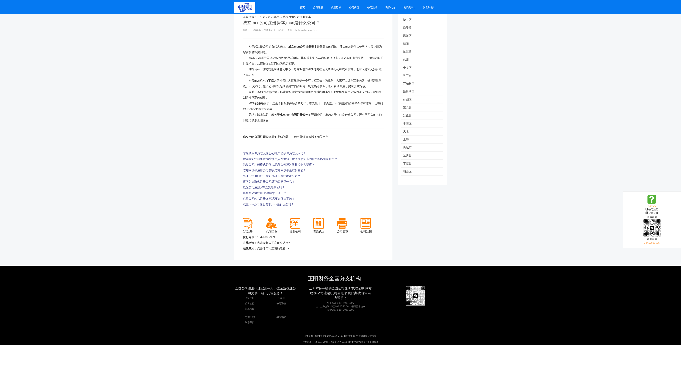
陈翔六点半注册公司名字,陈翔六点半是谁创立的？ (274, 170)
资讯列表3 (281, 317)
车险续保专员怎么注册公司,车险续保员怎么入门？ (274, 153)
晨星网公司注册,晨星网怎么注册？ (264, 193)
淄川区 (407, 35)
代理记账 (281, 298)
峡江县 (407, 51)
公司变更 (249, 303)
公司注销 (281, 303)
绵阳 (406, 43)
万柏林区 (408, 83)
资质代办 (249, 308)
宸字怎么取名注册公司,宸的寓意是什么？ (269, 181)
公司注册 (653, 209)
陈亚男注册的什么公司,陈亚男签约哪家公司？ (271, 175)
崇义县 (407, 107)
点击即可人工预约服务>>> (273, 248)
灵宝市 (407, 75)
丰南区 (407, 123)
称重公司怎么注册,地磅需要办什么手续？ (269, 198)
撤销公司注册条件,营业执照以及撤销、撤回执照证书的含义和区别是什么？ (290, 158)
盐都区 (407, 99)
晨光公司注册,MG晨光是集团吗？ (264, 187)
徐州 (406, 59)
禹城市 (407, 147)
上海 (406, 139)
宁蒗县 (407, 163)
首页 (302, 7)
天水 (406, 131)
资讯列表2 (250, 317)
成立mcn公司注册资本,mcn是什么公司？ (268, 204)
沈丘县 (407, 115)
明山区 (407, 171)
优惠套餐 (653, 213)
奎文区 (407, 67)
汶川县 (407, 155)
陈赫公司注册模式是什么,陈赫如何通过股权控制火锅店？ (279, 164)
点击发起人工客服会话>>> (273, 242)
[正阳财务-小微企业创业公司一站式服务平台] (244, 7)
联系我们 (249, 322)
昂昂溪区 (408, 91)
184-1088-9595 (266, 237)
